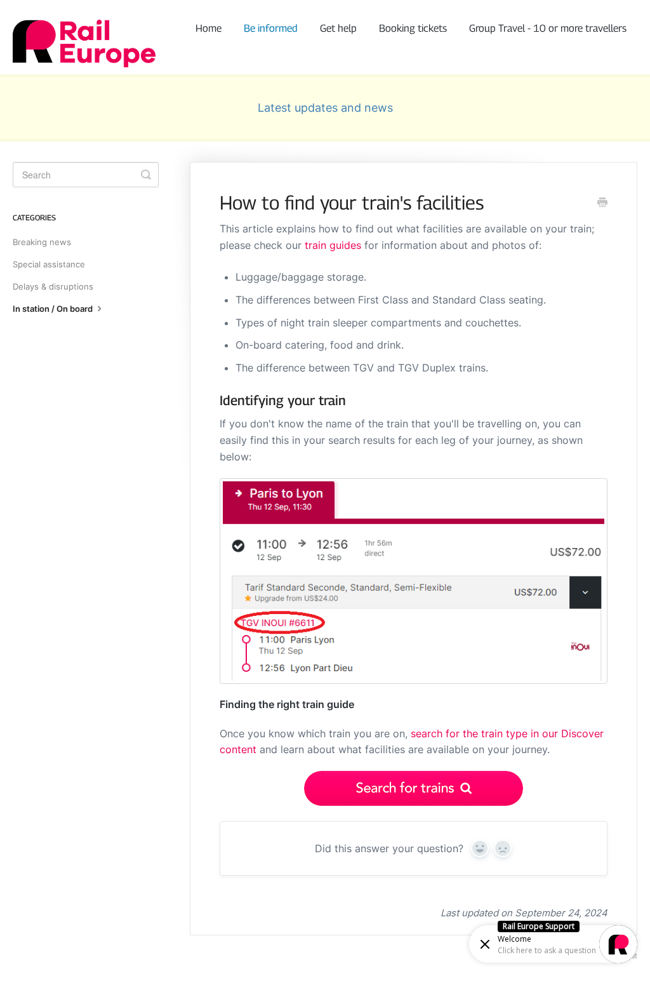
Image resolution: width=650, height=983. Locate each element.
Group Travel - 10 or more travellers (548, 28)
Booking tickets (413, 28)
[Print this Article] (602, 203)
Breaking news (42, 242)
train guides (333, 245)
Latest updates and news (325, 107)
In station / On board (54, 309)
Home (209, 28)
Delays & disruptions (53, 286)
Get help (338, 28)
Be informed (271, 28)
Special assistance (49, 264)
